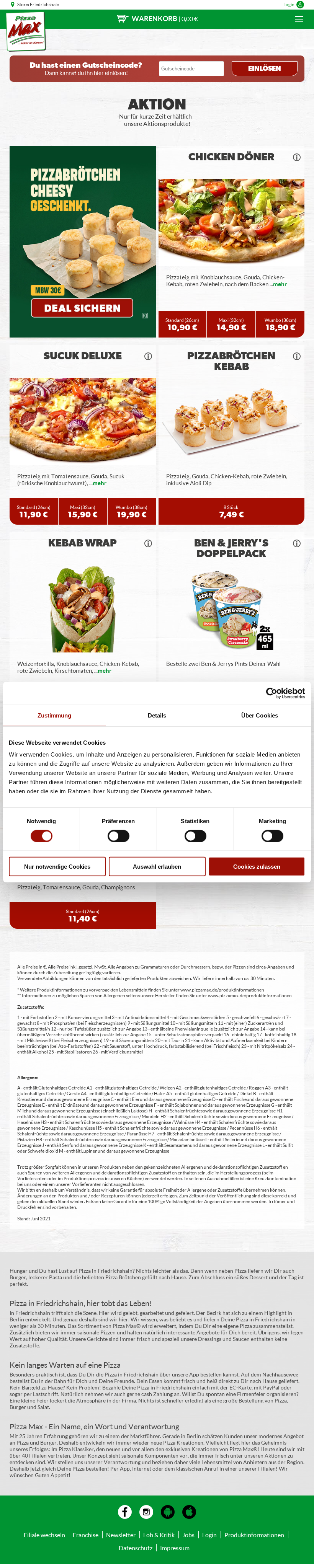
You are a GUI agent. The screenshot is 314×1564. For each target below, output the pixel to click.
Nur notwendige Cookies (57, 866)
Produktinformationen (254, 1534)
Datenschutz (135, 1547)
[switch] (118, 836)
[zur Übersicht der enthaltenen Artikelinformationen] (297, 157)
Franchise (85, 1534)
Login (288, 4)
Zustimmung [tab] (55, 715)
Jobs (188, 1534)
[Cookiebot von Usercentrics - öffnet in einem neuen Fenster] (271, 693)
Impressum (175, 1547)
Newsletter (121, 1534)
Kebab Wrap (82, 543)
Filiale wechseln (44, 1534)
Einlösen (264, 68)
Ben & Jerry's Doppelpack (231, 548)
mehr (280, 284)
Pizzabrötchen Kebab (231, 361)
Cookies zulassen (256, 866)
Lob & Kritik (159, 1534)
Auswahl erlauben (157, 866)
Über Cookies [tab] (259, 715)
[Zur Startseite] (26, 31)
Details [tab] (157, 715)
